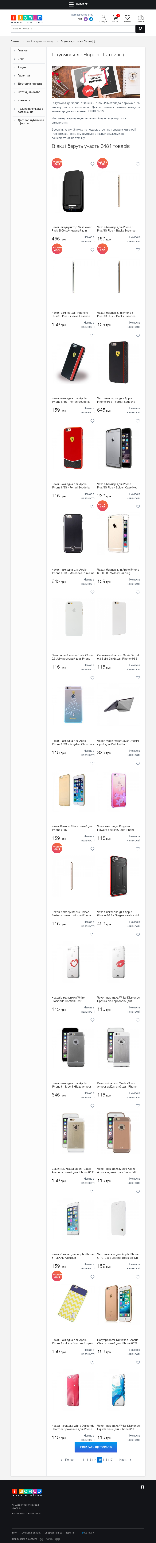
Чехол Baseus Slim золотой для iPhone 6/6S (72, 828)
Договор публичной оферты (31, 122)
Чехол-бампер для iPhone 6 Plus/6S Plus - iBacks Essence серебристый (71, 315)
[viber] (86, 19)
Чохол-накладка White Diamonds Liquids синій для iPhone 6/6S (118, 1428)
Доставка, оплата (30, 84)
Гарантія (70, 1533)
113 (89, 1460)
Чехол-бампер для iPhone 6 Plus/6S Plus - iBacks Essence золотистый (116, 229)
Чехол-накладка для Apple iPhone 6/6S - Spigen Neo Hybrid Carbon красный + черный (118, 914)
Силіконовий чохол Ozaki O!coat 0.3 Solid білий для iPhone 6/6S (118, 657)
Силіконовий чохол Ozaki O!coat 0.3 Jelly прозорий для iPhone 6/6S (73, 657)
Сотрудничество (29, 92)
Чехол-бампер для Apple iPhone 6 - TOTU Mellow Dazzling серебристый (118, 572)
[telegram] (91, 19)
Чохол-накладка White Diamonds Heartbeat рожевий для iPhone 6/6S (73, 1428)
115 (99, 1460)
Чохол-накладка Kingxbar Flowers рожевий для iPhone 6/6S (116, 828)
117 (110, 1460)
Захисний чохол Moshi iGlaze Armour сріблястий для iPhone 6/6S (117, 1085)
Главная (23, 51)
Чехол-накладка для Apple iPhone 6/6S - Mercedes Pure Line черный (73, 572)
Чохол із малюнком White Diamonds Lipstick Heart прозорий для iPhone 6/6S (69, 1000)
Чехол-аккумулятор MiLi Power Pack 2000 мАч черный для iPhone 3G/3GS (72, 229)
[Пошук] (140, 29)
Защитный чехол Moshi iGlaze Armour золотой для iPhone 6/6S (73, 1171)
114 (94, 1460)
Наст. (123, 1460)
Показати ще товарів (96, 1447)
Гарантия (24, 76)
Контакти (24, 100)
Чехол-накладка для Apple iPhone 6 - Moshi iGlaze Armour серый (71, 1085)
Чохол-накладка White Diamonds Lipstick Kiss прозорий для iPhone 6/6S (118, 1000)
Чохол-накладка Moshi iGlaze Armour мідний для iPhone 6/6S (117, 1171)
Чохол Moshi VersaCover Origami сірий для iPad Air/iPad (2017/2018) (118, 743)
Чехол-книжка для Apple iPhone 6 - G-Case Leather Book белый (117, 1256)
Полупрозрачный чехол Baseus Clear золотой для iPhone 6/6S (117, 1342)
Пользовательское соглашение (30, 110)
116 (105, 1460)
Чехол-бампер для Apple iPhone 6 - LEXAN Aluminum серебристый (73, 1256)
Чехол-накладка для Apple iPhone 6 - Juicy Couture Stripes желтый (72, 1342)
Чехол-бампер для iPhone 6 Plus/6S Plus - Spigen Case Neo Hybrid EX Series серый (117, 486)
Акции (22, 67)
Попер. (69, 1460)
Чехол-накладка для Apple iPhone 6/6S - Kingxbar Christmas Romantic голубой (73, 743)
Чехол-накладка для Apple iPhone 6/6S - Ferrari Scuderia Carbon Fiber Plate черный (116, 400)
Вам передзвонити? (82, 15)
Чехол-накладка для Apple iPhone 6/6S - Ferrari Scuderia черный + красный (71, 400)
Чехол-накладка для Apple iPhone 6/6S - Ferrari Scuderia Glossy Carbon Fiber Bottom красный (71, 486)
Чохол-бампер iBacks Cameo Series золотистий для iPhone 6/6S (71, 914)
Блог (21, 59)
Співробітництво (53, 1533)
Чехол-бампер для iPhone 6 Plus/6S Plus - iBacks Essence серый (116, 315)
